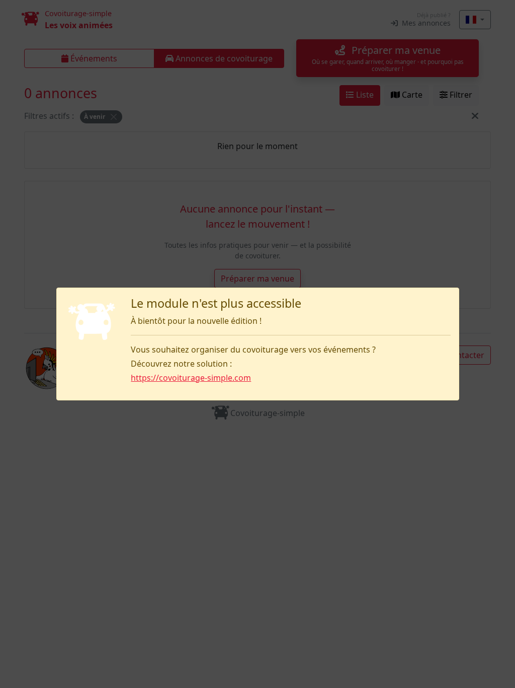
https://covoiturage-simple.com (191, 377)
